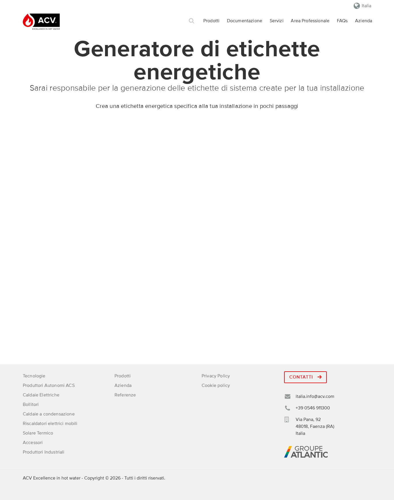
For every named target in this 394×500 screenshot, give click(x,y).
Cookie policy (216, 385)
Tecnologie (34, 376)
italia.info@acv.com (315, 396)
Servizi (277, 21)
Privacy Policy (216, 376)
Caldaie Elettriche (41, 395)
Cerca (191, 21)
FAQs (342, 21)
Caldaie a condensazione (49, 414)
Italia (366, 6)
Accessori (33, 442)
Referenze (125, 395)
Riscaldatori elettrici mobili (50, 423)
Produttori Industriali (44, 452)
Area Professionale (310, 21)
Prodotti (211, 21)
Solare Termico (38, 433)
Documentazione (244, 21)
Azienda (363, 21)
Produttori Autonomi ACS (49, 385)
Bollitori (31, 404)
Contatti (301, 377)
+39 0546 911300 (313, 408)
